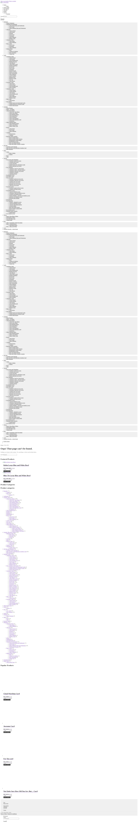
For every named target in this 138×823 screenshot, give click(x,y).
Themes (5, 158)
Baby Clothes (12, 153)
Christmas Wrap (10, 39)
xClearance (11, 121)
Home (4, 5)
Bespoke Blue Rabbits (14, 198)
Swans (10, 537)
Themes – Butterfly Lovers (15, 202)
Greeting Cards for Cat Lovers (16, 179)
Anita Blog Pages (13, 225)
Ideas (7, 540)
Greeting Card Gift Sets (11, 146)
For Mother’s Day (10, 175)
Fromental (11, 36)
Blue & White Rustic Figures (15, 139)
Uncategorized (6, 659)
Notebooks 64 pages (13, 647)
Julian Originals (12, 525)
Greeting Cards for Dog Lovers (16, 188)
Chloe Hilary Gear (13, 64)
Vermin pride (9, 220)
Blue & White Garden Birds (15, 208)
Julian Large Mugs (13, 124)
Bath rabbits (12, 534)
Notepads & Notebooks (11, 24)
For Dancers (9, 199)
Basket (5, 11)
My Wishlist (6, 8)
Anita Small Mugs (13, 115)
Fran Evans (11, 27)
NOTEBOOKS (10, 640)
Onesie (5, 613)
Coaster (8, 492)
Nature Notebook (10, 23)
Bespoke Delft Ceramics (11, 136)
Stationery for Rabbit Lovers (15, 197)
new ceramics (9, 612)
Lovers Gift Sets (13, 163)
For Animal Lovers (10, 213)
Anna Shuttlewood (13, 60)
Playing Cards (6, 621)
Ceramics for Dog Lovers (15, 189)
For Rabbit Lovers (10, 190)
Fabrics (11, 154)
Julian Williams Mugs (11, 122)
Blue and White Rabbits (14, 142)
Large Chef (11, 542)
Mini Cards (8, 99)
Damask (11, 33)
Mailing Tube (12, 38)
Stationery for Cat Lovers (15, 184)
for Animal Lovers (10, 209)
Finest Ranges (9, 108)
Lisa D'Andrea (12, 590)
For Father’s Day (10, 176)
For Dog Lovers (10, 186)
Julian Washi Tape (7, 605)
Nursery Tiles (9, 545)
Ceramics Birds (12, 206)
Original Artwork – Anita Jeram (10, 229)
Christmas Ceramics (13, 172)
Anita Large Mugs (13, 113)
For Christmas (9, 167)
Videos (5, 215)
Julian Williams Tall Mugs (18, 531)
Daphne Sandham (13, 65)
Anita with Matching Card (15, 119)
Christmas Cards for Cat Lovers (16, 171)
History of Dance (13, 72)
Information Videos (10, 217)
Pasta (7, 493)
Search (2, 16)
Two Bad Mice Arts (10, 218)
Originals (5, 614)
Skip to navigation (5, 1)
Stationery (5, 21)
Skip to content (12, 1)
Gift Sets (5, 145)
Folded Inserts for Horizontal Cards (17, 103)
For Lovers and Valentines (12, 159)
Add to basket (7, 471)
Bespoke (5, 491)
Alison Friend (12, 30)
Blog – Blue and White (11, 226)
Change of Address (13, 51)
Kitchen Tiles (9, 541)
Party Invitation (12, 52)
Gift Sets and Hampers (8, 549)
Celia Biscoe (12, 63)
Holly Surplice (12, 87)
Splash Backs (12, 133)
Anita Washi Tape (10, 662)
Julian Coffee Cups (13, 126)
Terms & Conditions (12, 813)
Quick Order (6, 7)
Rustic (10, 495)
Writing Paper (9, 48)
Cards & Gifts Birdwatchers (15, 204)
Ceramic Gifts (6, 497)
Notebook (8, 639)
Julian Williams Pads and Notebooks (17, 28)
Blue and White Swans (14, 207)
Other (4, 150)
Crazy (4, 228)
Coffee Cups (9, 520)
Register (8, 14)
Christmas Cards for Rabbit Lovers (17, 193)
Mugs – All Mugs (10, 109)
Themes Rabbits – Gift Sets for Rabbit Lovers (19, 195)
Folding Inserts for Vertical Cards (16, 104)
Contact (4, 810)
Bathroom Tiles (9, 533)
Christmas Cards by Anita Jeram (16, 168)
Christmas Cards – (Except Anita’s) (17, 170)
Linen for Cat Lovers (14, 185)
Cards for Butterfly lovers (15, 203)
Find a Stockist (6, 805)
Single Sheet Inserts (13, 105)
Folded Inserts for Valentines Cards (17, 164)
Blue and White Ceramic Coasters (17, 144)
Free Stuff (5, 807)
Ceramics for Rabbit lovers (15, 194)
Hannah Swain (12, 70)
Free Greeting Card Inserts (12, 565)
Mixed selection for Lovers (15, 166)
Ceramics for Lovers (13, 162)
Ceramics (5, 106)
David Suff (11, 66)
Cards (4, 55)
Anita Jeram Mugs (10, 110)
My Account (5, 816)
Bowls (7, 127)
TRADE (5, 10)
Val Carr (11, 79)
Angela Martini (12, 91)
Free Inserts (9, 101)
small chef (11, 543)
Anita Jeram (12, 32)
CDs (7, 157)
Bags (7, 155)
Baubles (8, 511)
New (4, 609)
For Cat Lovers (9, 177)
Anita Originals (9, 616)
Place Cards (9, 43)
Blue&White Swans (13, 141)
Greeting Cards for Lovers (15, 161)
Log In (5, 12)
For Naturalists (9, 200)
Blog (7, 6)
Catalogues (5, 496)
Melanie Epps (12, 77)
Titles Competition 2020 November (14, 222)
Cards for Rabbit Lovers (14, 191)
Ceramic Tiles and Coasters (9, 532)
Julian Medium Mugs (14, 123)
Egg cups (8, 522)
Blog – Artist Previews (11, 224)
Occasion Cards (10, 82)
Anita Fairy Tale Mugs (14, 112)
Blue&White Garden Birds (15, 140)
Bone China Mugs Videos (12, 216)
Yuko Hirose (12, 81)
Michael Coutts (12, 78)
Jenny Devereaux (13, 73)
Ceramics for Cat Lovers (14, 181)
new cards (8, 610)
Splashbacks (9, 546)
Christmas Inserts (13, 173)
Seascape (11, 536)
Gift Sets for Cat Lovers (14, 182)
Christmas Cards (10, 88)
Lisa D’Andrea (12, 76)
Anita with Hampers (13, 118)
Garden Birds (12, 547)
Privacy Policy (5, 803)
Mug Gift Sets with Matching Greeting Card (16, 148)
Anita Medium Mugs (14, 114)
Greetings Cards (10, 56)
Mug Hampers (9, 149)
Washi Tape (6, 661)
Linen (7, 152)
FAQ (4, 802)
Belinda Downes (13, 61)
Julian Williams (12, 37)
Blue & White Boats (13, 137)
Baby (10, 50)
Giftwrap (8, 29)
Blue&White (9, 514)
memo (7, 638)
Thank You (11, 54)
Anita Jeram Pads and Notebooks (16, 25)
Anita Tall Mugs (13, 117)
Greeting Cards (6, 554)
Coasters (8, 132)
